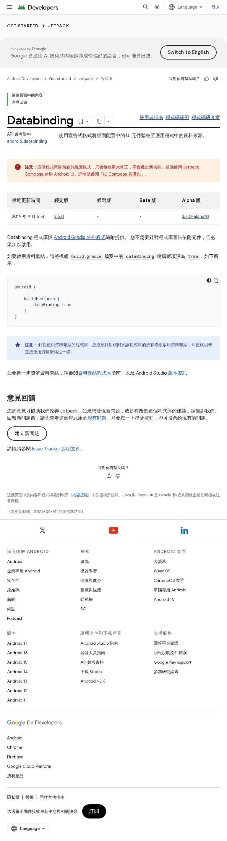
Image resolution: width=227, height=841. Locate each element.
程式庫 (106, 78)
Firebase (15, 757)
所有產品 (15, 776)
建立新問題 (27, 433)
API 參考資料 (92, 662)
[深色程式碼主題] (209, 280)
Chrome (14, 747)
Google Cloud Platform (29, 766)
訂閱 (94, 811)
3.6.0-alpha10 (195, 216)
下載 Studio (91, 671)
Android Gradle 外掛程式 (80, 237)
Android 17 (17, 643)
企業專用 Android (23, 571)
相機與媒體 (90, 590)
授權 (29, 797)
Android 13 (17, 681)
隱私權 (86, 599)
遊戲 (84, 561)
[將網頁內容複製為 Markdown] (99, 121)
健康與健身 (90, 580)
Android (14, 561)
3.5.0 (59, 216)
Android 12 (17, 690)
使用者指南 (151, 118)
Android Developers (24, 78)
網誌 (11, 609)
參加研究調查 (166, 671)
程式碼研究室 (206, 118)
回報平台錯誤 (166, 643)
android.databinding (27, 141)
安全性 (13, 580)
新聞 (11, 599)
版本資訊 (177, 373)
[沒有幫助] (215, 78)
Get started (23, 25)
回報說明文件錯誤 (170, 652)
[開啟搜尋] (145, 7)
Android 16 (17, 652)
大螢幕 (160, 561)
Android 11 (17, 700)
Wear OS (162, 571)
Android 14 (17, 671)
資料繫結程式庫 (94, 373)
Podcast (14, 618)
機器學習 (88, 571)
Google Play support (172, 662)
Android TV (164, 599)
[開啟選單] (9, 7)
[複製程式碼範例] (216, 280)
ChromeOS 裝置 (169, 580)
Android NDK (92, 681)
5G (83, 609)
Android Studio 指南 (99, 643)
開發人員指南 (92, 652)
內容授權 (80, 494)
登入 (216, 7)
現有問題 (96, 418)
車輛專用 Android (170, 590)
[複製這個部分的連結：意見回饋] (41, 398)
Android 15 (17, 662)
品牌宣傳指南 (52, 797)
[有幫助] (206, 78)
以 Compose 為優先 (122, 174)
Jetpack (58, 25)
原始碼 (13, 590)
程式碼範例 (177, 118)
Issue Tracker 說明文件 (56, 449)
